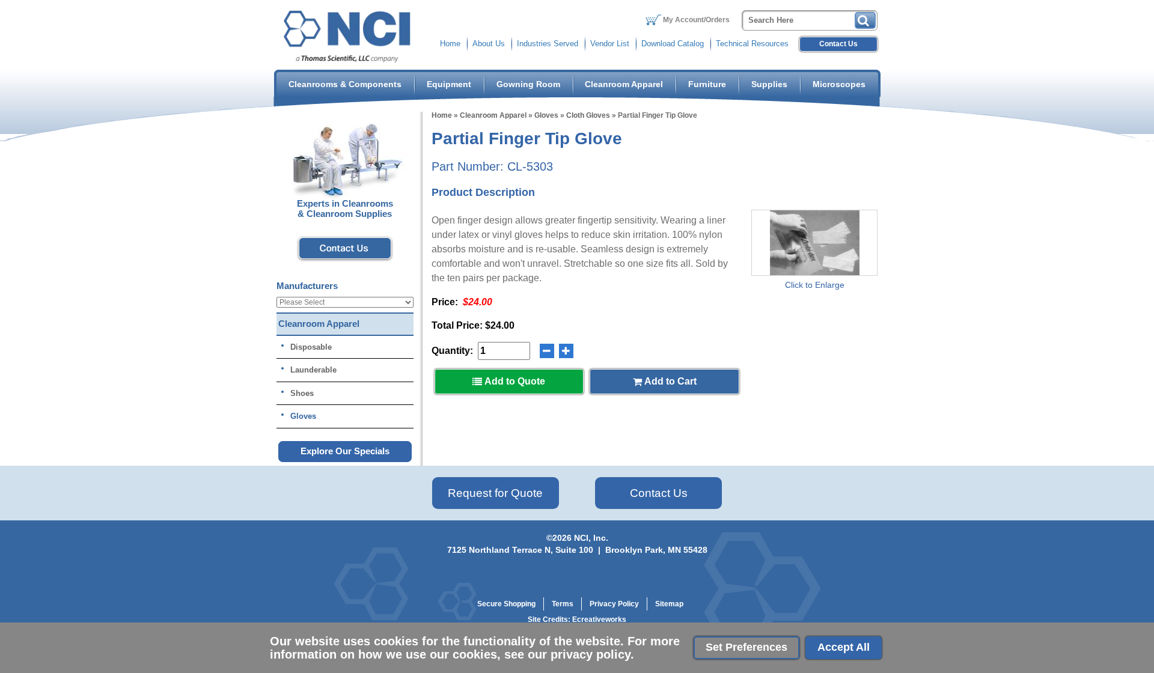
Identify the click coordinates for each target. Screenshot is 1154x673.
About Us (488, 43)
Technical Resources (752, 43)
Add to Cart (669, 381)
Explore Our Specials (345, 451)
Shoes (302, 393)
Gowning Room (528, 84)
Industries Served (547, 43)
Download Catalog (672, 43)
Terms (562, 604)
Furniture (707, 84)
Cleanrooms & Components (344, 84)
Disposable (311, 347)
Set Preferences (746, 647)
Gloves (546, 115)
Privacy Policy (614, 604)
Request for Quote (495, 493)
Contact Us (838, 44)
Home (450, 43)
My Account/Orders (696, 20)
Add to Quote (513, 381)
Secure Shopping (506, 604)
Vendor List (609, 43)
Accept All (843, 647)
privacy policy (590, 654)
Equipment (449, 84)
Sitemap (669, 604)
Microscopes (839, 84)
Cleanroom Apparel (624, 84)
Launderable (313, 369)
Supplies (769, 84)
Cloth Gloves (588, 115)
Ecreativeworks (599, 619)
